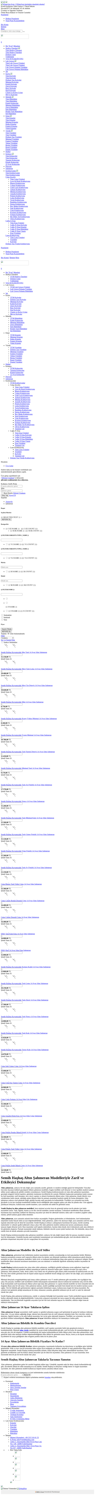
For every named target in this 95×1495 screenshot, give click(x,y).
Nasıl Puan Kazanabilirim (15, 21)
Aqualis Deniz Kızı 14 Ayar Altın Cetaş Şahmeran (23, 1116)
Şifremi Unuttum (19, 493)
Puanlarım (4, 15)
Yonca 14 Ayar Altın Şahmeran (33, 801)
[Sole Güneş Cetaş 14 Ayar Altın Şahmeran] (8, 1064)
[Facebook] (17, 1462)
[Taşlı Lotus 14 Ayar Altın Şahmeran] (8, 981)
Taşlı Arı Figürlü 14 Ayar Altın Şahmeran (37, 785)
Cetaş (3, 884)
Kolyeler (13, 242)
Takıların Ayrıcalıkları (18, 1406)
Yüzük (8, 131)
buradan (48, 1377)
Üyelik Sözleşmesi (17, 1410)
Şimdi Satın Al (6, 659)
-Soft (37, 1492)
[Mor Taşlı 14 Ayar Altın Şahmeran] (8, 650)
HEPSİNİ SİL (6, 519)
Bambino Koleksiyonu (18, 202)
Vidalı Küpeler (11, 128)
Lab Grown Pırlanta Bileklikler (17, 69)
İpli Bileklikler (11, 114)
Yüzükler (13, 240)
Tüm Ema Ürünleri (17, 223)
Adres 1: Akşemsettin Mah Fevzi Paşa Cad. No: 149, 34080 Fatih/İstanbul (26, 1443)
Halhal (8, 152)
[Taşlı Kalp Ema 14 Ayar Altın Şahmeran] (8, 932)
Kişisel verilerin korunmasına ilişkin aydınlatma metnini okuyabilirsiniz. (33, 1377)
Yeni (5, 620)
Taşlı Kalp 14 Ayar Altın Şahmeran (35, 1033)
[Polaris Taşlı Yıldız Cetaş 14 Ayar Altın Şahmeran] (8, 1147)
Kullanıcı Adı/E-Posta (9, 484)
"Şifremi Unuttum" (8, 478)
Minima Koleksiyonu (18, 192)
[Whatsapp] (17, 1480)
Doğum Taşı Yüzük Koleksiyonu (18, 244)
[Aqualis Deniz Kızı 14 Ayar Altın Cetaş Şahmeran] (8, 1114)
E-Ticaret (41, 1492)
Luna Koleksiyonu (12, 235)
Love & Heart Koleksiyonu (20, 181)
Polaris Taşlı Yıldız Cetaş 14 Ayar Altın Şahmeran (23, 1149)
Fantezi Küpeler (11, 126)
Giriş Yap (5, 495)
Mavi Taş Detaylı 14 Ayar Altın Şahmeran (37, 685)
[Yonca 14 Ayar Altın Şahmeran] (8, 799)
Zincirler (13, 1427)
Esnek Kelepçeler (12, 103)
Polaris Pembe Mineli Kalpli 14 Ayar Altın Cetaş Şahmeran (27, 1132)
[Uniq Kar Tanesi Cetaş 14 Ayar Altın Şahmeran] (8, 1081)
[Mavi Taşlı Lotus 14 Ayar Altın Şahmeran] (8, 667)
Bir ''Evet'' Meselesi (13, 46)
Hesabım (13, 1394)
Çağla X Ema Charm (18, 231)
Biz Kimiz (4, 25)
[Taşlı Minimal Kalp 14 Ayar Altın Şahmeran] (8, 816)
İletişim (3, 27)
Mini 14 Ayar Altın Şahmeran (32, 702)
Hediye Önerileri (12, 48)
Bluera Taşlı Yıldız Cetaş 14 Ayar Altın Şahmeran (23, 884)
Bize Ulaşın (14, 1390)
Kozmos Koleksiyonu (18, 212)
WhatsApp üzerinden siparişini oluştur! (30, 4)
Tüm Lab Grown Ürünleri (15, 63)
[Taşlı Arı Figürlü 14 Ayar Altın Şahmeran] (8, 783)
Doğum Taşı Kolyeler (13, 80)
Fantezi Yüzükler (12, 141)
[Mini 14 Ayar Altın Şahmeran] (8, 700)
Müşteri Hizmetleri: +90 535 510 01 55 (24, 1438)
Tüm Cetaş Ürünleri (17, 179)
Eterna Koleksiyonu (17, 204)
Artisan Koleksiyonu (17, 190)
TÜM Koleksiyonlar (17, 383)
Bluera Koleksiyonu (17, 183)
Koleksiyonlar (11, 171)
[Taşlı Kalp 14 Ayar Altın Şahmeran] (8, 1031)
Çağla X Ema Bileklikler (19, 229)
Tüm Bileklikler (11, 99)
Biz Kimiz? (5, 258)
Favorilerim (14, 1402)
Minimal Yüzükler (12, 139)
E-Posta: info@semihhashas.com (22, 1440)
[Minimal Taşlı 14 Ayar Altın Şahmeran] (8, 766)
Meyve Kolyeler (11, 95)
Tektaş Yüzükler (11, 143)
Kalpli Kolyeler (11, 84)
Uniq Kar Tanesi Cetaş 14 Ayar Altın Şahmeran (22, 1083)
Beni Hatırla (8, 493)
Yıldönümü (10, 57)
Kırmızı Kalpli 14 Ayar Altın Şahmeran (36, 967)
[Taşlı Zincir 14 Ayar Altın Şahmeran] (8, 998)
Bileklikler (14, 1431)
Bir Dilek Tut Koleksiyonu (20, 217)
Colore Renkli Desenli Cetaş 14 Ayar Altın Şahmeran (24, 901)
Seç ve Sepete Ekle (8, 640)
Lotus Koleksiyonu (17, 198)
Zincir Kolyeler (11, 86)
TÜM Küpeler (15, 335)
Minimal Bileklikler (13, 105)
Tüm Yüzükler (11, 133)
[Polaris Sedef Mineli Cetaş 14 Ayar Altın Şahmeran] (8, 1163)
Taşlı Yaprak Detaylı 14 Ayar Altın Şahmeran (38, 752)
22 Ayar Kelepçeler (13, 164)
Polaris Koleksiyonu (17, 196)
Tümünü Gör (19, 429)
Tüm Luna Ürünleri (17, 237)
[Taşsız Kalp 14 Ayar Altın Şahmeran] (8, 1048)
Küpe (8, 116)
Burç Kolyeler (11, 88)
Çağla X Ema (11, 221)
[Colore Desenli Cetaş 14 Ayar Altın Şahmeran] (8, 915)
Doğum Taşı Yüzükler (14, 137)
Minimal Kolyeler (12, 82)
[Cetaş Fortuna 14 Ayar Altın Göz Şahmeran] (8, 1097)
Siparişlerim (14, 1396)
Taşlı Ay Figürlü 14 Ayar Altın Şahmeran (37, 868)
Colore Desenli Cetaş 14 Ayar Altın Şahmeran (22, 917)
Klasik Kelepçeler (12, 162)
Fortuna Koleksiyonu (18, 215)
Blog (3, 29)
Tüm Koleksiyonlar (13, 173)
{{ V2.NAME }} (22, 558)
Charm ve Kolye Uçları (14, 93)
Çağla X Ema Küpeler (18, 227)
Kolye (8, 74)
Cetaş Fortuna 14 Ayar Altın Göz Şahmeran (21, 1099)
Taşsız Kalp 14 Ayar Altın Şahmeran (35, 1050)
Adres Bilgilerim (16, 1398)
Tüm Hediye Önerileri (14, 50)
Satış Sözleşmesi (16, 1417)
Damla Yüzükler (12, 150)
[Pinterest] (17, 1474)
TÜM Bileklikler (16, 318)
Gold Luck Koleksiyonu (19, 187)
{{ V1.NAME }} (22, 544)
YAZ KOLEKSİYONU (14, 59)
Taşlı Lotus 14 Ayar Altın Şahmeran (35, 983)
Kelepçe (9, 154)
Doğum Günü (11, 55)
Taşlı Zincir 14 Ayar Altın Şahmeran (35, 1000)
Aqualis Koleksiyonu (18, 194)
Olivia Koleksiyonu (17, 219)
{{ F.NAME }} (21, 611)
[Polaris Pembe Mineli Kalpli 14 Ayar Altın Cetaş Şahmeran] (8, 1130)
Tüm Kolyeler (11, 76)
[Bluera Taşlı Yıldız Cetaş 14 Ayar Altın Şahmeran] (8, 882)
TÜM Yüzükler (16, 347)
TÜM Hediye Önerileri (18, 277)
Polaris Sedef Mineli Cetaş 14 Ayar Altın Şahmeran (24, 1166)
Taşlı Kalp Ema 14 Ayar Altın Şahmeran (20, 934)
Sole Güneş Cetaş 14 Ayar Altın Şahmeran (20, 1066)
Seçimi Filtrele (6, 629)
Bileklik (9, 97)
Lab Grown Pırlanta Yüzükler (16, 67)
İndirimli (7, 617)
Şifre (2, 488)
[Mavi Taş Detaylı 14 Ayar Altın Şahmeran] (8, 683)
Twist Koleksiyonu (17, 200)
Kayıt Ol (12, 495)
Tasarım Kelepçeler (13, 160)
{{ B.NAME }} (21, 572)
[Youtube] (17, 1468)
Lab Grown (10, 61)
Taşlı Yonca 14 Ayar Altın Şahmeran (35, 1017)
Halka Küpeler (11, 124)
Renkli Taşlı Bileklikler (14, 112)
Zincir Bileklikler (12, 107)
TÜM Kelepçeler (16, 368)
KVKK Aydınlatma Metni (19, 1419)
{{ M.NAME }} (22, 585)
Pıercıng (9, 166)
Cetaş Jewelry (11, 177)
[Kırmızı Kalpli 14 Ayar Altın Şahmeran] (8, 965)
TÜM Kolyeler (15, 297)
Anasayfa (9, 502)
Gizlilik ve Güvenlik (17, 1412)
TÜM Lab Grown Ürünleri (20, 287)
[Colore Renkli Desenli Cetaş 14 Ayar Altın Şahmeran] (8, 899)
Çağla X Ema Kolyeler (18, 225)
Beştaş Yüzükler (11, 145)
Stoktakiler (8, 615)
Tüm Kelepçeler (11, 156)
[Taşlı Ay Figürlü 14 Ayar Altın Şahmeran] (8, 865)
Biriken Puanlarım (12, 19)
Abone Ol (27, 1375)
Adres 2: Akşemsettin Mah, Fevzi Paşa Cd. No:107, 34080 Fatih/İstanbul (26, 1447)
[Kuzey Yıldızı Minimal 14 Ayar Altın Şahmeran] (8, 716)
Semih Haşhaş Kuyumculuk (11, 652)
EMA (3, 934)
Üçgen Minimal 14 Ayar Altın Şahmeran (36, 735)
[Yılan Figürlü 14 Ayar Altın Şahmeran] (8, 849)
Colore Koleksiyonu (17, 185)
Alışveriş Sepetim (16, 1400)
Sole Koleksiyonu (16, 208)
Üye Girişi (9, 466)
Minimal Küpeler (12, 122)
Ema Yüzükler (15, 233)
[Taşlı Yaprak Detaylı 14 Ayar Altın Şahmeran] (8, 750)
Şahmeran (9, 168)
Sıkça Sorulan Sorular (18, 1387)
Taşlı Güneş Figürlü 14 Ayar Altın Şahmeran (38, 834)
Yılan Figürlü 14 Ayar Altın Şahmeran (36, 851)
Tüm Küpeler (10, 118)
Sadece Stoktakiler (10, 642)
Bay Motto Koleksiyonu (19, 206)
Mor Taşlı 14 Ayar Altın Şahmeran (34, 652)
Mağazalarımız (15, 1385)
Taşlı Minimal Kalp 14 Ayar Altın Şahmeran (38, 818)
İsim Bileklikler (11, 109)
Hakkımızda (14, 1383)
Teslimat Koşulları (17, 1415)
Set (7, 71)
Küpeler (13, 1423)
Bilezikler (13, 1433)
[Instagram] (17, 1456)
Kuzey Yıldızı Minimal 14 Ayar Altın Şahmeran (39, 719)
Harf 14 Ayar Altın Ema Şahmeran (18, 950)
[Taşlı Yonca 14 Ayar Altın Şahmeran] (8, 1014)
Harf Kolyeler (11, 90)
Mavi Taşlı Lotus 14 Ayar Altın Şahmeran (37, 669)
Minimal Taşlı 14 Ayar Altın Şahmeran (36, 768)
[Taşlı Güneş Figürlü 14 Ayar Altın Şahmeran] (8, 832)
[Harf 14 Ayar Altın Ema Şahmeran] (8, 948)
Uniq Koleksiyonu (17, 210)
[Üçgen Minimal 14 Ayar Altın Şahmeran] (8, 733)
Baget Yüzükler (11, 147)
